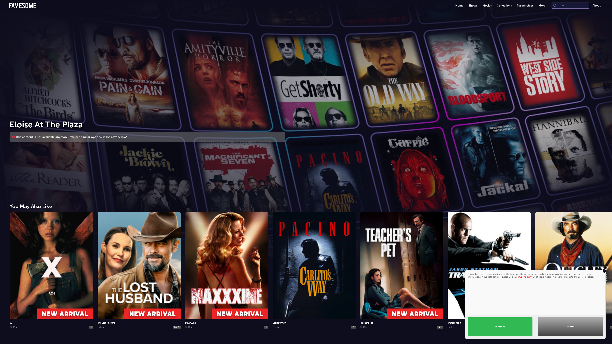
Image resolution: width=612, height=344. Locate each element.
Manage (570, 326)
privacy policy (524, 276)
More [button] (542, 5)
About (597, 5)
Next (606, 268)
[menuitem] (459, 5)
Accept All (500, 326)
